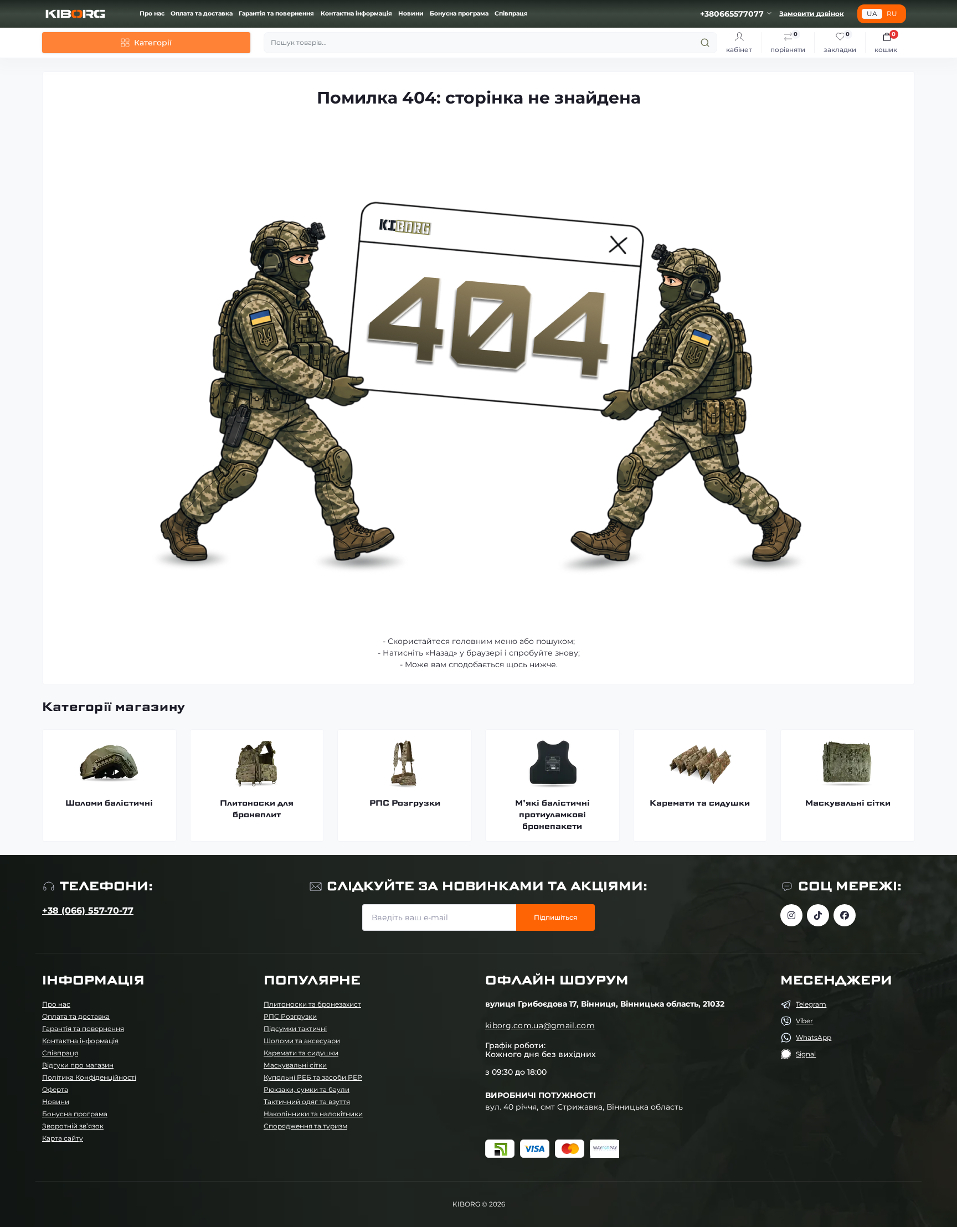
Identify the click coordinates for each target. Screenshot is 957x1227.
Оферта (55, 1089)
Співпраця (511, 13)
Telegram (811, 1004)
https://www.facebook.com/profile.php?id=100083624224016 (844, 915)
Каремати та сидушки (301, 1053)
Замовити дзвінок (811, 13)
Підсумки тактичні (295, 1028)
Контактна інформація (356, 13)
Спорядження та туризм (305, 1126)
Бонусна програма (459, 13)
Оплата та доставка (202, 13)
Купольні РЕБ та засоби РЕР (313, 1077)
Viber (804, 1021)
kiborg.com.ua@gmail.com (540, 1025)
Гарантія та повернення (276, 13)
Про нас (152, 13)
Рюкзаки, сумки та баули (306, 1089)
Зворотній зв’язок (73, 1126)
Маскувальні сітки (295, 1065)
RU (892, 13)
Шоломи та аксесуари (302, 1041)
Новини (411, 13)
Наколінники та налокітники (313, 1114)
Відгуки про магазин (78, 1065)
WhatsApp (813, 1037)
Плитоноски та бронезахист (312, 1004)
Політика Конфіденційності (89, 1077)
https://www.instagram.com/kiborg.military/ (791, 915)
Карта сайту (62, 1138)
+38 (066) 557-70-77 (87, 910)
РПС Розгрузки (290, 1016)
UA (872, 13)
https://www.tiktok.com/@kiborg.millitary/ (818, 915)
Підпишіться (555, 917)
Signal (806, 1054)
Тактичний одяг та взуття (307, 1101)
